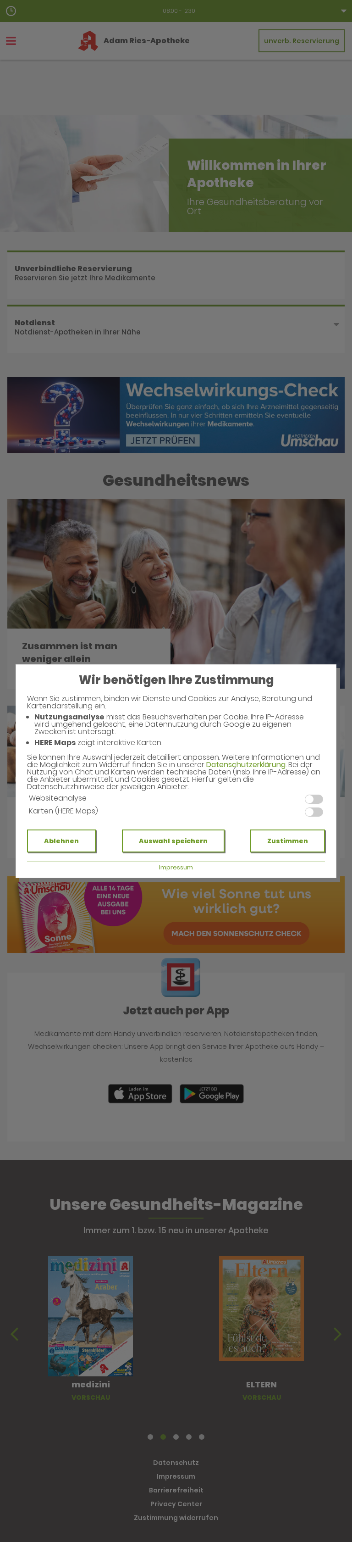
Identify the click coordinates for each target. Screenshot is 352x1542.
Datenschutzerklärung (246, 764)
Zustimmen (287, 841)
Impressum (176, 867)
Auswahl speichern (173, 841)
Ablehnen (61, 841)
